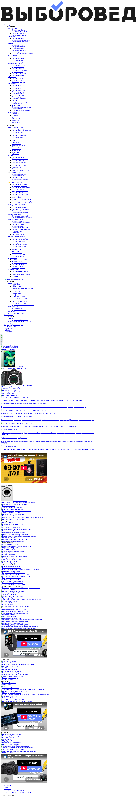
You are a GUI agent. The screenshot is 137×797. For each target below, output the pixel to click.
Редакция (7, 787)
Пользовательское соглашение (14, 790)
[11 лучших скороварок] (1, 337)
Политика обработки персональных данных (18, 792)
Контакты (7, 789)
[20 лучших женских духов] (1, 339)
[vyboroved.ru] (68, 22)
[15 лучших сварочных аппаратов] (1, 344)
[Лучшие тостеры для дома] (1, 342)
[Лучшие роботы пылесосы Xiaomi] (1, 335)
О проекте (7, 785)
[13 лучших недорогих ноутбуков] (1, 340)
